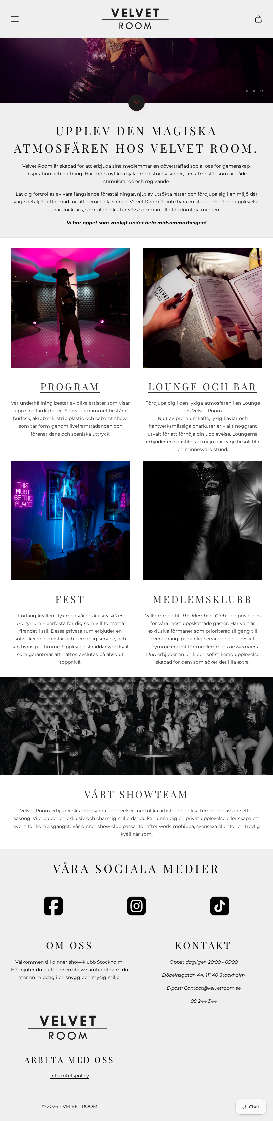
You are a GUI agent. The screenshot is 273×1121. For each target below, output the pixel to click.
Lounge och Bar (202, 386)
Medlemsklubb (202, 598)
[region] (136, 51)
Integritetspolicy (69, 1076)
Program (70, 386)
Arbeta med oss (69, 1059)
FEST (70, 598)
